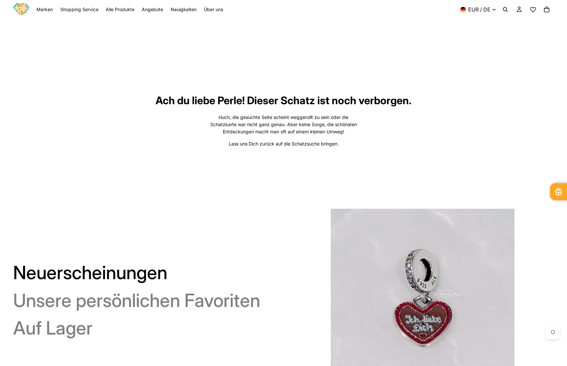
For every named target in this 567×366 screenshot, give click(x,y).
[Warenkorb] (546, 9)
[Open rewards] (558, 191)
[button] (532, 10)
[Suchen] (505, 9)
